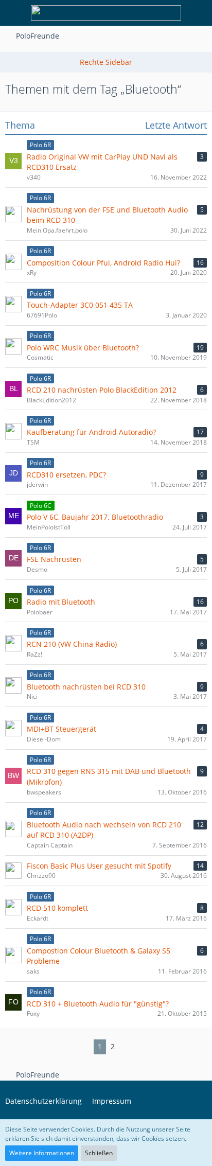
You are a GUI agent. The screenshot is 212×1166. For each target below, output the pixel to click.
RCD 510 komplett (57, 908)
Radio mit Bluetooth (61, 602)
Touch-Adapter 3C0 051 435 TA (80, 305)
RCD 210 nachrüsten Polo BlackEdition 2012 (101, 390)
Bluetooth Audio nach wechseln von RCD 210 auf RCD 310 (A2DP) (104, 830)
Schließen (99, 1153)
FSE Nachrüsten (54, 559)
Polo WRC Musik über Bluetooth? (83, 347)
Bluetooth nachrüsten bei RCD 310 (86, 687)
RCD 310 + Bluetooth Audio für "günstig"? (98, 1004)
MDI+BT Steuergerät (61, 729)
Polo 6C (40, 505)
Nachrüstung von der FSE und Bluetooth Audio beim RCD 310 (107, 215)
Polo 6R (40, 144)
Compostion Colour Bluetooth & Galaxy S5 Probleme (98, 956)
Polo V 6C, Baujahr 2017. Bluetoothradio (95, 517)
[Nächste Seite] (127, 1046)
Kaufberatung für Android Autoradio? (91, 432)
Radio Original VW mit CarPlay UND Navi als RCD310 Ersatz (102, 162)
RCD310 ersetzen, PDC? (66, 475)
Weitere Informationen (41, 1153)
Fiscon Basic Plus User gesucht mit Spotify (99, 866)
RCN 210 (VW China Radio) (72, 644)
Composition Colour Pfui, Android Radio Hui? (103, 263)
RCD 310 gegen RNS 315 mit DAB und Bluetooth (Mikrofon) (109, 776)
